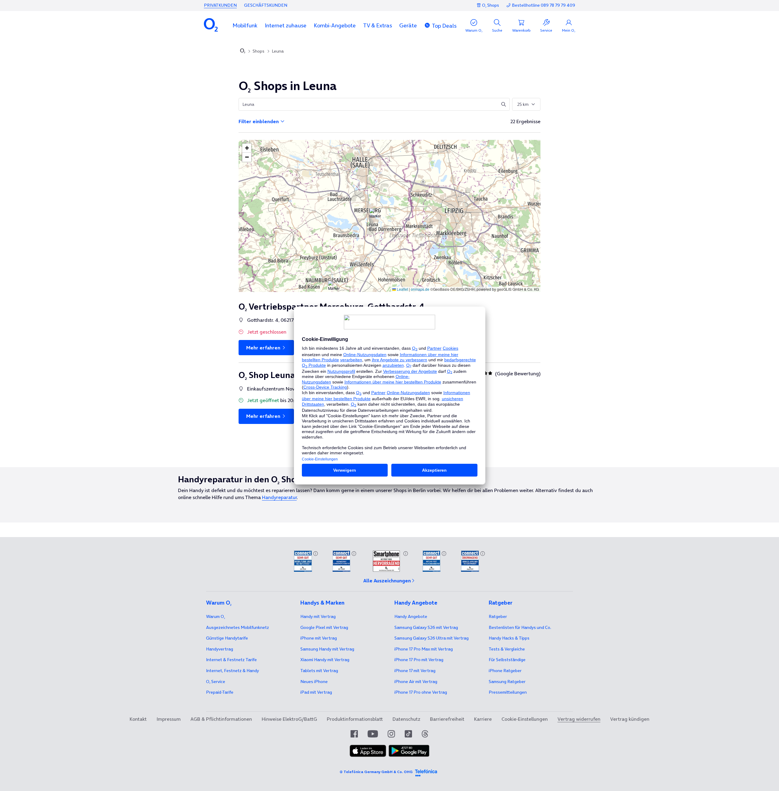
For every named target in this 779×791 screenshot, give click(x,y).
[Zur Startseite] (243, 51)
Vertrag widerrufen (578, 719)
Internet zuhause (285, 25)
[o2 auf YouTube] (373, 733)
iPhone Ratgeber (505, 671)
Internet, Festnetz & (232, 671)
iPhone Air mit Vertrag (415, 681)
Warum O (215, 616)
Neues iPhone (314, 681)
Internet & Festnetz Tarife (231, 660)
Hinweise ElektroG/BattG (289, 719)
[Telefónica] (426, 772)
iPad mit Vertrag (316, 692)
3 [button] (424, 215)
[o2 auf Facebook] (354, 733)
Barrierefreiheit (447, 719)
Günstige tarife (227, 638)
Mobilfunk (244, 25)
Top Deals (444, 25)
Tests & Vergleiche (507, 649)
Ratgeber (498, 616)
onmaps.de (420, 289)
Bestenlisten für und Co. (520, 627)
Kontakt (138, 719)
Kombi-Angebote (335, 25)
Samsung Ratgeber (507, 681)
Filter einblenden (259, 121)
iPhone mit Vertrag (318, 638)
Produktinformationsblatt (355, 719)
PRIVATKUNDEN (220, 5)
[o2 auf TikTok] (408, 733)
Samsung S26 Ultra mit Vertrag (431, 638)
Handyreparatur (279, 497)
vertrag (219, 649)
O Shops (490, 5)
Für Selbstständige (507, 660)
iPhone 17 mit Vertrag (414, 671)
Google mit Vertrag (324, 627)
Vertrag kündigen (629, 719)
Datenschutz (406, 719)
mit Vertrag (318, 616)
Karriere (483, 719)
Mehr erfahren (263, 347)
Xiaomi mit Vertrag (324, 660)
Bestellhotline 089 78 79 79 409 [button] (543, 5)
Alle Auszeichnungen (387, 580)
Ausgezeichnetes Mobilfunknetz (237, 627)
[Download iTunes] (368, 751)
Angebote (410, 616)
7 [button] (449, 213)
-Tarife (219, 692)
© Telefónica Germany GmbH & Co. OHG (376, 771)
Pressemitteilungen (508, 692)
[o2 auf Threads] (425, 733)
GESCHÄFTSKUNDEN (265, 5)
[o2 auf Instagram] (391, 733)
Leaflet (402, 289)
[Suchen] (504, 104)
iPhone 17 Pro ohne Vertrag (420, 692)
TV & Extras (377, 25)
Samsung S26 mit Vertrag (426, 627)
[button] (244, 25)
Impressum (168, 719)
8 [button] (363, 163)
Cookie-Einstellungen (524, 719)
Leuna (278, 51)
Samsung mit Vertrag (327, 649)
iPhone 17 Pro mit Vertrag (423, 649)
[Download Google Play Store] (409, 751)
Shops (258, 51)
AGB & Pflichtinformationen (221, 719)
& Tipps (509, 638)
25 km (523, 104)
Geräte (408, 25)
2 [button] (358, 263)
